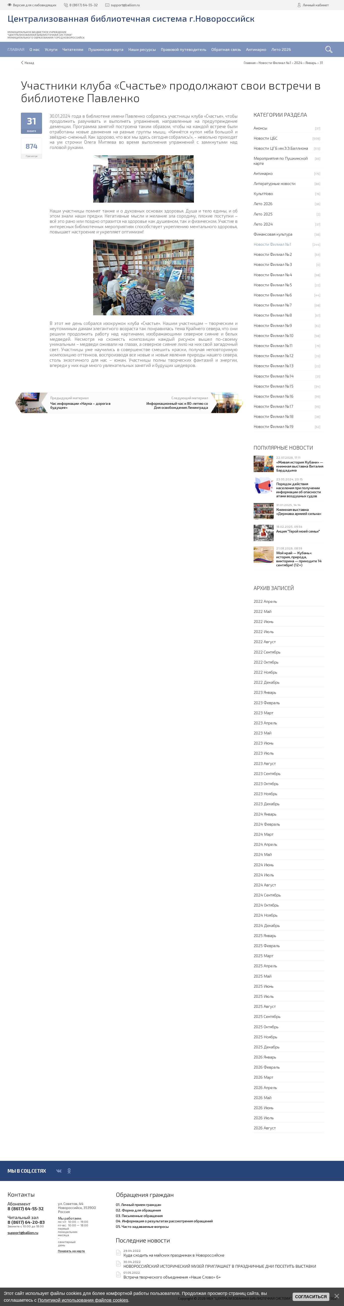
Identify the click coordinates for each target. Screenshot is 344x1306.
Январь (311, 63)
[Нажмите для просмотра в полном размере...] (143, 178)
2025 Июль (264, 996)
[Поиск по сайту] (328, 49)
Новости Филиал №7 (273, 304)
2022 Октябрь (266, 662)
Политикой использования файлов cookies (83, 1300)
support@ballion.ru (23, 1232)
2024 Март (263, 834)
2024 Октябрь (266, 905)
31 (321, 63)
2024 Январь (265, 814)
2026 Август (265, 1127)
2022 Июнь (263, 621)
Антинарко (263, 173)
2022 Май (262, 611)
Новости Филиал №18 (273, 416)
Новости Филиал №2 (273, 254)
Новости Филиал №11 (273, 345)
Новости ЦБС (266, 138)
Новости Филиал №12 (273, 355)
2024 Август (265, 884)
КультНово (263, 193)
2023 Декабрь (267, 803)
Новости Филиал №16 (273, 396)
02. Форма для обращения (138, 1210)
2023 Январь (265, 692)
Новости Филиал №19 (273, 426)
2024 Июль (264, 874)
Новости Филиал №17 (273, 406)
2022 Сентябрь (267, 651)
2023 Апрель (265, 722)
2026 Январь (265, 1056)
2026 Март (263, 1077)
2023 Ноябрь (265, 793)
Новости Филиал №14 (274, 376)
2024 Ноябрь (266, 915)
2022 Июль (264, 631)
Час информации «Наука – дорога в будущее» (80, 405)
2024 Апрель (265, 844)
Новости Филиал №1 (272, 244)
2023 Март (263, 712)
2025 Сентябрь (267, 1016)
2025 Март (263, 955)
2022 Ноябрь (265, 672)
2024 (298, 63)
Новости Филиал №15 (273, 386)
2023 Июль (264, 753)
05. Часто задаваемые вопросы (142, 1226)
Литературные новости (274, 183)
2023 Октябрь (266, 783)
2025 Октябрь (266, 1026)
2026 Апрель (265, 1087)
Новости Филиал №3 (273, 264)
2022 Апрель (265, 601)
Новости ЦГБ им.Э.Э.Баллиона (281, 148)
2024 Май (263, 854)
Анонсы (260, 128)
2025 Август (265, 1006)
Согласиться (311, 1297)
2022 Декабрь (267, 682)
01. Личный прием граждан (138, 1204)
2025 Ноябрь (265, 1036)
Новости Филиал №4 (273, 274)
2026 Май (262, 1097)
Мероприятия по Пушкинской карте (281, 160)
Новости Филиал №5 (273, 284)
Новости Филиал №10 (273, 335)
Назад (29, 63)
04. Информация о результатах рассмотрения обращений (164, 1221)
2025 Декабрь (267, 1046)
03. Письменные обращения (139, 1215)
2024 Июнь (264, 864)
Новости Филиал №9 (273, 325)
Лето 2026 (263, 203)
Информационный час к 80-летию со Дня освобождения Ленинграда (177, 405)
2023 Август (265, 763)
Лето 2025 (263, 213)
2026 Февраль (267, 1067)
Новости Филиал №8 (273, 315)
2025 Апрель (265, 965)
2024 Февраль (267, 824)
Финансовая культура (273, 234)
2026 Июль (264, 1117)
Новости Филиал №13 (273, 365)
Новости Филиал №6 (273, 294)
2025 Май (262, 976)
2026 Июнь (263, 1107)
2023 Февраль (267, 702)
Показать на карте (71, 1251)
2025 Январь (265, 935)
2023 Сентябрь (267, 773)
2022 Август (265, 641)
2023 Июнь (263, 742)
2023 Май (262, 732)
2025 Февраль (267, 945)
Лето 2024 (263, 224)
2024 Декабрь (267, 925)
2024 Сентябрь (267, 894)
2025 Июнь (263, 986)
